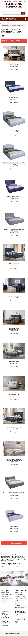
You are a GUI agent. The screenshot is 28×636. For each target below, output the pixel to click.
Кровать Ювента (14, 394)
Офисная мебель (19, 594)
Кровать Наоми (14, 64)
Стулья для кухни (5, 596)
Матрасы (3, 601)
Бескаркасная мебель (20, 607)
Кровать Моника (14, 361)
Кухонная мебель (19, 592)
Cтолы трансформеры (6, 594)
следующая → (16, 40)
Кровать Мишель (14, 97)
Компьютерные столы (6, 598)
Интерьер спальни (19, 600)
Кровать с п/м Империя (14, 427)
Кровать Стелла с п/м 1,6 (14, 196)
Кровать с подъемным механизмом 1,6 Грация (14, 163)
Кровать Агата (14, 526)
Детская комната (19, 603)
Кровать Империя (14, 263)
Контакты (4, 1)
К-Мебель (4, 25)
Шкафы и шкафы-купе (20, 596)
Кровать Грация (14, 130)
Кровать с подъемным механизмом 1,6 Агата (14, 493)
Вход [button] (25, 1)
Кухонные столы (5, 592)
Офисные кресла (5, 600)
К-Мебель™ (20, 633)
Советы (17, 601)
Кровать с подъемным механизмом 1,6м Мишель (14, 230)
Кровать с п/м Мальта (14, 296)
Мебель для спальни (13, 25)
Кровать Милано (14, 328)
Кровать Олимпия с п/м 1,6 (14, 459)
